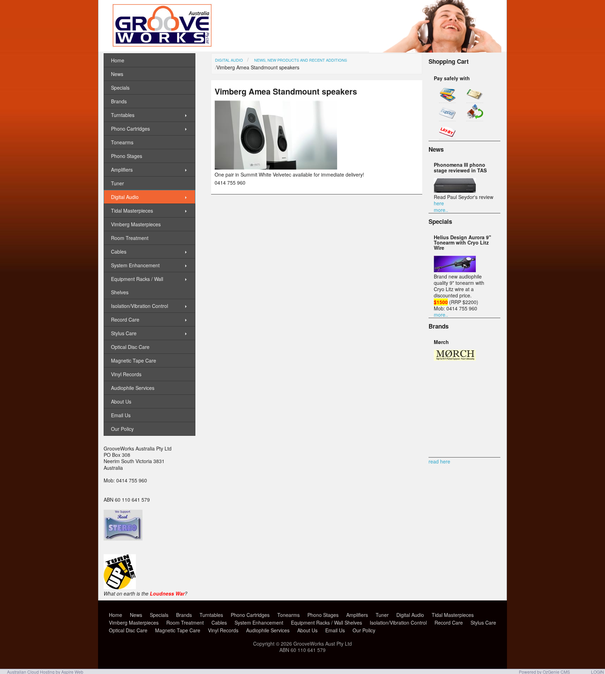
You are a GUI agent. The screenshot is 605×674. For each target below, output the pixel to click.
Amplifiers (122, 169)
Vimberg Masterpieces (136, 224)
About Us (121, 401)
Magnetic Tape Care (133, 360)
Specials (120, 87)
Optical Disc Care (130, 346)
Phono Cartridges (130, 128)
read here (439, 461)
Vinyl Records (126, 374)
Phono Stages (126, 155)
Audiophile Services (132, 387)
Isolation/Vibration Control (139, 305)
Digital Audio (229, 60)
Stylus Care (124, 333)
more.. (441, 209)
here (439, 203)
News (117, 73)
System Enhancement (135, 265)
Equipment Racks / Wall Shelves (137, 285)
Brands (119, 101)
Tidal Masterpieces (132, 210)
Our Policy (122, 428)
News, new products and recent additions (300, 60)
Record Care (125, 319)
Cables (118, 251)
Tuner (117, 183)
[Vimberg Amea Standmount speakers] (276, 167)
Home (117, 60)
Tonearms (122, 142)
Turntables (122, 114)
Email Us (121, 415)
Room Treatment (129, 237)
